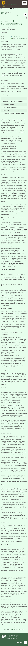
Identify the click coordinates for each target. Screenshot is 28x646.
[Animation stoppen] (11, 8)
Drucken (11, 629)
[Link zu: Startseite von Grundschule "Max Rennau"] (9, 4)
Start (3, 12)
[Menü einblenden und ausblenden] (24, 3)
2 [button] (15, 8)
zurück (14, 627)
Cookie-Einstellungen (7, 21)
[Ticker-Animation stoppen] (25, 14)
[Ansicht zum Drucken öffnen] (26, 18)
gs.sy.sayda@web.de (21, 38)
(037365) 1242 (16, 36)
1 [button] (13, 8)
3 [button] (17, 8)
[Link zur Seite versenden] (24, 18)
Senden (6, 629)
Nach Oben (19, 642)
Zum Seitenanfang (19, 629)
